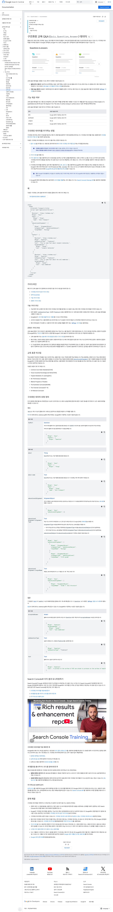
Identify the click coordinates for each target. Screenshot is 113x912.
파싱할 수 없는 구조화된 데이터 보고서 (82, 816)
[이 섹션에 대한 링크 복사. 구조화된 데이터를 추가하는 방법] (56, 131)
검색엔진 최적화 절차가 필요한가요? (62, 884)
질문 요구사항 (94, 601)
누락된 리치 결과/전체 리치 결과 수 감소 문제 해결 (45, 829)
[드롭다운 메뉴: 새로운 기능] (56, 2)
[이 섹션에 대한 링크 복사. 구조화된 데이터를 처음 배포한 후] (51, 747)
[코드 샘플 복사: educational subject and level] (104, 536)
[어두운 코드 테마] (102, 202)
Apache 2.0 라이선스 (89, 854)
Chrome (52, 901)
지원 (38, 2)
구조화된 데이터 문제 (49, 821)
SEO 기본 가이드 (58, 887)
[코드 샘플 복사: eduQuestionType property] (104, 644)
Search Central (18, 2)
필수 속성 (33, 143)
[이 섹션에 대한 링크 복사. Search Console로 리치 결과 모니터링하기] (65, 679)
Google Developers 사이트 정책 (37, 856)
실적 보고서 (31, 788)
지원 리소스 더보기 (28, 892)
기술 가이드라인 (35, 298)
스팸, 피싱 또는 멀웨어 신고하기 (31, 889)
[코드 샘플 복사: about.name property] (104, 481)
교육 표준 (101, 501)
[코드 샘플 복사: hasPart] (104, 432)
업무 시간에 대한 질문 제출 (30, 887)
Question (47, 422)
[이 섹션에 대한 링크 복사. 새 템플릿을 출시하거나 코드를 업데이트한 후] (59, 767)
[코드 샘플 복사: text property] (104, 663)
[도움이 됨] (102, 16)
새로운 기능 (51, 2)
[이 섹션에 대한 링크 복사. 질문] (32, 598)
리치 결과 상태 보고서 (61, 750)
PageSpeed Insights (88, 889)
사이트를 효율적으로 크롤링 (46, 317)
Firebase (60, 901)
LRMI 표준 (84, 521)
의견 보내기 (101, 21)
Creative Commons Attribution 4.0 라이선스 (55, 854)
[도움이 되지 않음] (105, 16)
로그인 (109, 2)
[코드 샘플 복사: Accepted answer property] (104, 621)
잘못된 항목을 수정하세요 (38, 756)
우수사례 (68, 2)
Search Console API (78, 790)
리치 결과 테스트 (35, 158)
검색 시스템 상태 (58, 889)
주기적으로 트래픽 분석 (37, 696)
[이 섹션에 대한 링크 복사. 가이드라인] (38, 284)
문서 (30, 2)
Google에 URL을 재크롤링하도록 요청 (56, 169)
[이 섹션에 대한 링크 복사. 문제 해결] (37, 799)
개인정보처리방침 (32, 908)
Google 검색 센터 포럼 (37, 837)
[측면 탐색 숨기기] (20, 909)
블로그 (43, 2)
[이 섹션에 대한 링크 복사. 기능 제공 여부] (41, 98)
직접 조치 (40, 333)
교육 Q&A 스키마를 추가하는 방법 (52, 86)
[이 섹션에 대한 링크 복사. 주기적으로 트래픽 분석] (45, 785)
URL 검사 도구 (64, 165)
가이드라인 (34, 155)
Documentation (8, 7)
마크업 (76, 323)
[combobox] (84, 1)
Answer (46, 614)
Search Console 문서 (59, 892)
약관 (25, 908)
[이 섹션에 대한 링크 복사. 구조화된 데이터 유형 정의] (51, 397)
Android (45, 901)
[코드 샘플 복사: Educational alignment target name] (104, 575)
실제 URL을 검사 (35, 759)
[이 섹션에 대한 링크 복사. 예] (31, 189)
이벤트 (61, 2)
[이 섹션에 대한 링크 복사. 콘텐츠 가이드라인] (41, 328)
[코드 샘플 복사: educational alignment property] (104, 506)
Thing (46, 453)
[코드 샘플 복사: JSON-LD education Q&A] (105, 202)
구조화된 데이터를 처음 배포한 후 (40, 690)
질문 (29, 606)
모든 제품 (91, 901)
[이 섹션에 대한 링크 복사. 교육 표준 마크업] (43, 353)
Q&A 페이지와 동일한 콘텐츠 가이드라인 (53, 336)
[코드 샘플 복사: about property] (104, 459)
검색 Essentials (35, 295)
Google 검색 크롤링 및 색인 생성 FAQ (74, 834)
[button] (11, 15)
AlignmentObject (49, 498)
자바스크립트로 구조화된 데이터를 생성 (61, 150)
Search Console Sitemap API (85, 180)
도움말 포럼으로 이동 (29, 884)
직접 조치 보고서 (68, 821)
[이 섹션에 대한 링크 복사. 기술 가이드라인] (40, 306)
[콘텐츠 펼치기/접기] (38, 21)
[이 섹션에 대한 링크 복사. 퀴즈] (32, 408)
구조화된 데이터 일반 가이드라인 (40, 292)
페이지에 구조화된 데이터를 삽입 (66, 143)
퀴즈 (29, 415)
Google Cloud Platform (71, 901)
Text (45, 475)
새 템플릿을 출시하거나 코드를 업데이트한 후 (43, 693)
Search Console (104, 7)
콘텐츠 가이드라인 (36, 301)
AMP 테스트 (86, 892)
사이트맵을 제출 (58, 180)
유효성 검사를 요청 (49, 762)
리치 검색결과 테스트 (88, 887)
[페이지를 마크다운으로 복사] (89, 36)
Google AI (83, 901)
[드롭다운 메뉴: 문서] (33, 2)
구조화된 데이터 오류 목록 (62, 816)
